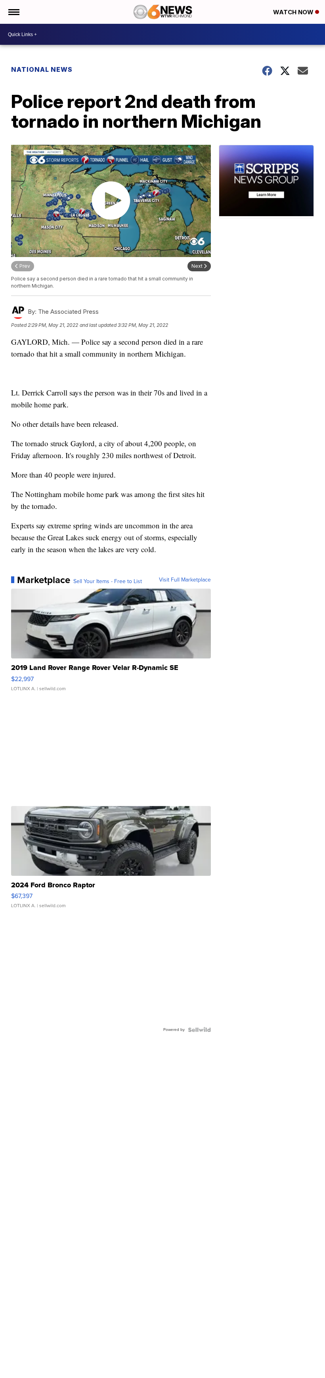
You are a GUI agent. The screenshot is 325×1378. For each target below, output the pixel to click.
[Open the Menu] (13, 12)
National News (42, 69)
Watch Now (294, 12)
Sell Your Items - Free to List (107, 581)
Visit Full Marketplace (185, 580)
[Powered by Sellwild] (199, 1030)
